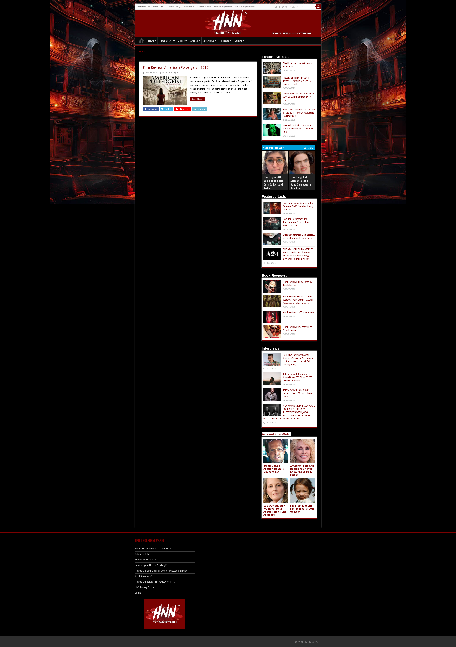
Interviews (208, 40)
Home (142, 51)
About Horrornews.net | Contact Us (153, 548)
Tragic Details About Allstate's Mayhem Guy (273, 468)
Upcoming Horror (223, 7)
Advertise (189, 7)
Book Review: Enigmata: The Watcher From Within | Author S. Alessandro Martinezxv (298, 299)
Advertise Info (142, 554)
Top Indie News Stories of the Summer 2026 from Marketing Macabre (298, 206)
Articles (194, 40)
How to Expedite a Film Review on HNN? (155, 581)
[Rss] (276, 7)
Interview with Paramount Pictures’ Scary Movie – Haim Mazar (297, 393)
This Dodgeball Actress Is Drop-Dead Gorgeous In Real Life (300, 182)
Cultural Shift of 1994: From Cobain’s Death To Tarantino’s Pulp (298, 128)
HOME (141, 40)
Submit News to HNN (145, 559)
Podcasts (224, 40)
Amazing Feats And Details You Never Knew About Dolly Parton (302, 470)
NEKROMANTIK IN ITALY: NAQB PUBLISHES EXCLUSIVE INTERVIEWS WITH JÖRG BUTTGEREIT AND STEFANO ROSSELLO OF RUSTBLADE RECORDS (289, 412)
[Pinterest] (286, 7)
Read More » (197, 99)
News (151, 40)
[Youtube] (293, 7)
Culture (238, 40)
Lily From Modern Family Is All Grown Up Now (302, 508)
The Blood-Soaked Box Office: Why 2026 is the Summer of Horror (298, 96)
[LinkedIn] (290, 7)
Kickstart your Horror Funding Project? (154, 565)
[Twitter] (282, 7)
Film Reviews (166, 40)
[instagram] (297, 7)
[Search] (318, 6)
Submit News (204, 7)
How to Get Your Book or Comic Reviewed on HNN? (161, 570)
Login (138, 592)
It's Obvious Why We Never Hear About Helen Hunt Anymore (274, 510)
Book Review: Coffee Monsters (298, 312)
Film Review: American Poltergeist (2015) (176, 67)
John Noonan (151, 73)
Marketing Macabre (245, 7)
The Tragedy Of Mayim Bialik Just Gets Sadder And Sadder (273, 182)
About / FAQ (174, 7)
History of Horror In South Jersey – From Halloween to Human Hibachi (297, 80)
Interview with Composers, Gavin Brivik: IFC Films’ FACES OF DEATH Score (297, 377)
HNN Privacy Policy (144, 587)
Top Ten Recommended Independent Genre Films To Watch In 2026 (297, 222)
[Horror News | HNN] (228, 22)
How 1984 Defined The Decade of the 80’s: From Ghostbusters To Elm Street (299, 112)
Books (181, 40)
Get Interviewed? (143, 576)
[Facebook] (279, 7)
